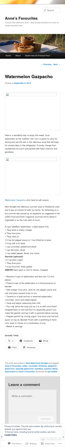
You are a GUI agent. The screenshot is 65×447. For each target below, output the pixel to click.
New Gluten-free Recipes (37, 363)
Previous (46, 64)
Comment (46, 418)
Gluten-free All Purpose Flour (37, 55)
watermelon (10, 371)
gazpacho (52, 365)
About (18, 55)
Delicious (43, 365)
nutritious (39, 368)
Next (56, 64)
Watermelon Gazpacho (15, 199)
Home (8, 55)
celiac (25, 365)
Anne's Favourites (21, 18)
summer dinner (51, 368)
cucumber (33, 365)
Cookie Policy (11, 434)
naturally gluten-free (25, 368)
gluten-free (10, 368)
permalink (52, 371)
